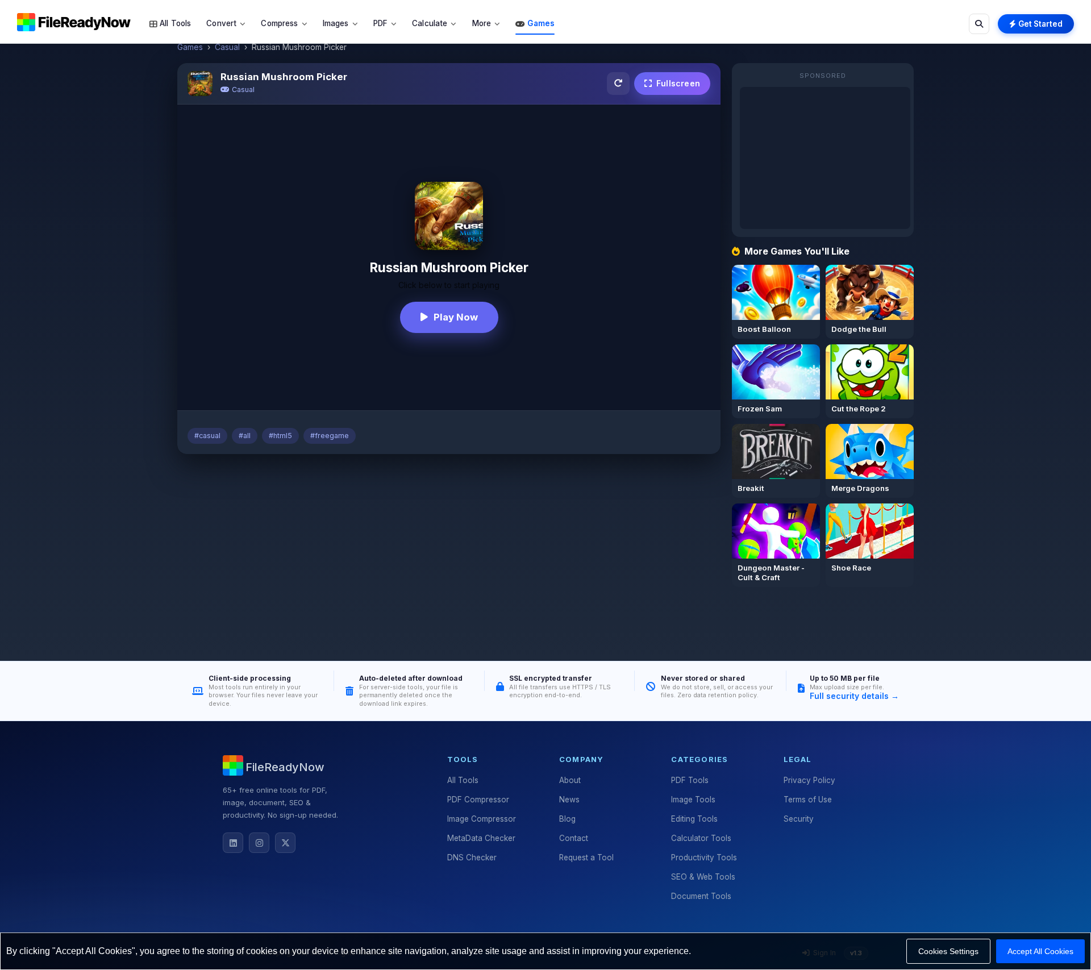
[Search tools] (979, 24)
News (569, 799)
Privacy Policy (809, 780)
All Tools (462, 780)
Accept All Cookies (1040, 951)
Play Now (456, 317)
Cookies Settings (948, 951)
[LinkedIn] (233, 842)
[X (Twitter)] (285, 842)
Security (799, 818)
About (570, 780)
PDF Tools (690, 780)
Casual (227, 47)
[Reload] (618, 83)
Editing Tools (694, 818)
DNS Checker (472, 857)
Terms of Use (808, 799)
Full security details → (854, 696)
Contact (573, 838)
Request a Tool (586, 857)
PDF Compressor (478, 799)
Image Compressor (481, 818)
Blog (567, 818)
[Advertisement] (449, 547)
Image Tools (693, 799)
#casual (207, 435)
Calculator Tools (701, 838)
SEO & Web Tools (703, 876)
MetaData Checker (481, 838)
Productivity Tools (704, 857)
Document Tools (701, 896)
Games (190, 47)
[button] (170, 24)
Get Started (1040, 23)
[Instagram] (259, 842)
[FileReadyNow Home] (74, 21)
